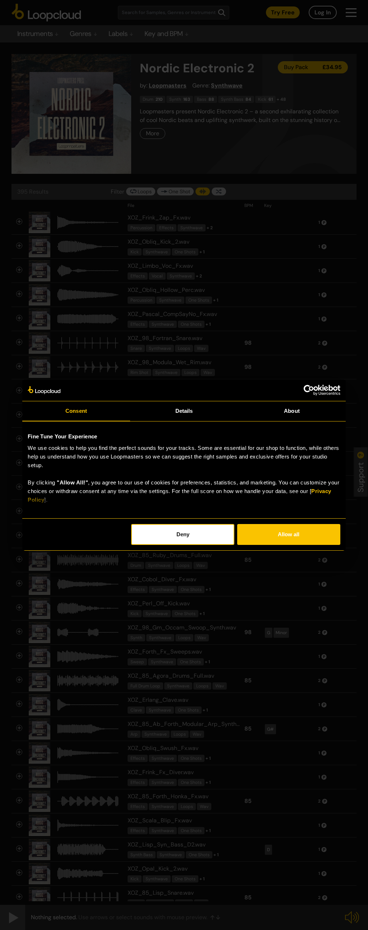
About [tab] (292, 411)
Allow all (288, 534)
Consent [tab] (76, 411)
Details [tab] (184, 411)
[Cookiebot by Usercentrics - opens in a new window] (308, 390)
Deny (182, 534)
